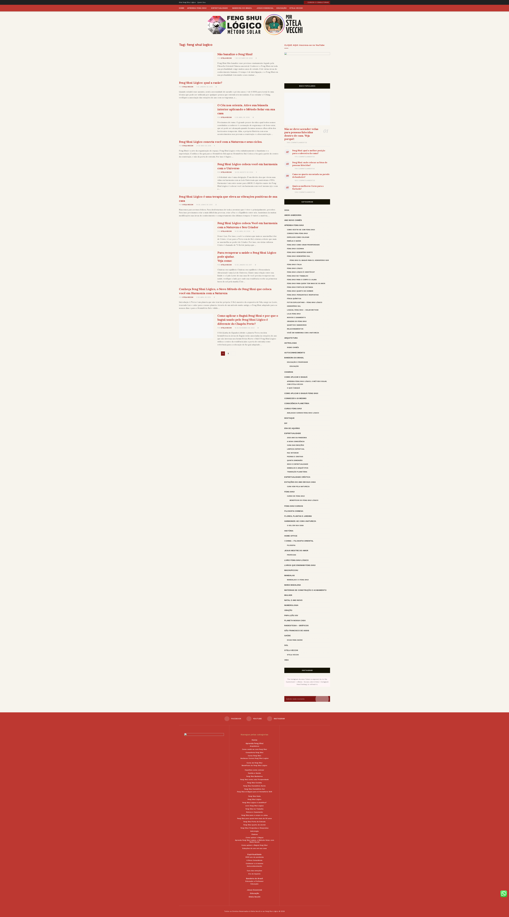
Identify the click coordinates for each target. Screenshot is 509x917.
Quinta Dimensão (294, 460)
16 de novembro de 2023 (244, 328)
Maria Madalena (292, 585)
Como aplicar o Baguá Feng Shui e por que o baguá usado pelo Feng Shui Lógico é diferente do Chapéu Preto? (247, 320)
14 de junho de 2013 (204, 205)
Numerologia (291, 605)
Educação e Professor (297, 362)
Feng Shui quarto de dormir (300, 291)
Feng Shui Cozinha (295, 249)
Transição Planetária (297, 472)
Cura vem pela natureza (298, 486)
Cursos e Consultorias (318, 2)
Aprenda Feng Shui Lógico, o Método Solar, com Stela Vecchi (307, 382)
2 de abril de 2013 (203, 297)
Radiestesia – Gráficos (296, 625)
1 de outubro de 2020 (243, 58)
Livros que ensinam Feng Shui (299, 565)
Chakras (288, 372)
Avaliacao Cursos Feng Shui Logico (303, 413)
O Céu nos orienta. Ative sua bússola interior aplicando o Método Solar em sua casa (246, 109)
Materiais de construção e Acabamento (305, 590)
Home (181, 8)
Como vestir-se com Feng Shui (301, 230)
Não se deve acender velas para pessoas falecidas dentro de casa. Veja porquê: (301, 134)
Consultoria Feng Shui (297, 233)
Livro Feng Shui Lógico (296, 560)
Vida (286, 660)
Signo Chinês (293, 347)
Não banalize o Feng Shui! (235, 54)
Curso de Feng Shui (296, 496)
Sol (286, 645)
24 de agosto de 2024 (243, 172)
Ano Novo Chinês (293, 220)
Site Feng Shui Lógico (187, 2)
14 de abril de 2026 (242, 231)
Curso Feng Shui (293, 408)
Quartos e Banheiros (296, 325)
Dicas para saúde (295, 640)
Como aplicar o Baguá (295, 377)
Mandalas (289, 575)
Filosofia (291, 545)
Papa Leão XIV (291, 615)
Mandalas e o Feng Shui (298, 580)
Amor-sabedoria (292, 215)
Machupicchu (291, 570)
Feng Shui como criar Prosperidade (303, 245)
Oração (288, 610)
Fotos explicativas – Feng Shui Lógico (304, 302)
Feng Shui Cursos (293, 506)
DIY (285, 423)
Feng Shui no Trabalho (297, 276)
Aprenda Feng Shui (197, 8)
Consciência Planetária (296, 403)
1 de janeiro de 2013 (204, 87)
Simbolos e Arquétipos (297, 468)
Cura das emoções (295, 445)
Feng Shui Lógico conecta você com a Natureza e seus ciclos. (220, 142)
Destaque (289, 418)
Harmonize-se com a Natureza (300, 521)
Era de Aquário (292, 428)
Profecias (291, 555)
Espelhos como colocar (298, 237)
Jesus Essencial (265, 8)
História (288, 531)
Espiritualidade (219, 8)
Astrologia (290, 343)
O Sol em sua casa (295, 525)
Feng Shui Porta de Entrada (300, 287)
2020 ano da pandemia (297, 438)
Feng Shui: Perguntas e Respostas (303, 295)
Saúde (287, 635)
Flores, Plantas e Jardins (298, 516)
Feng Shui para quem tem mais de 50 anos (306, 283)
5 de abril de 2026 (242, 117)
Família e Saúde (294, 241)
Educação (282, 8)
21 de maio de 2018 (203, 146)
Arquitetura (291, 338)
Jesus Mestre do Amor (296, 550)
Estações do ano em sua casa (300, 482)
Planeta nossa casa (295, 620)
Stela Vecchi (296, 8)
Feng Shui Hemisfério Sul (298, 256)
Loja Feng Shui (294, 314)
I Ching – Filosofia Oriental (298, 541)
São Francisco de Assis (296, 630)
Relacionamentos (295, 329)
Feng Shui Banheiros (254, 776)
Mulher (288, 595)
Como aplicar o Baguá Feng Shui (301, 393)
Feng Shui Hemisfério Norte (300, 252)
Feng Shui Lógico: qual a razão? (200, 83)
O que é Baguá (293, 388)
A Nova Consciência (295, 441)
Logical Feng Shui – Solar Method (303, 310)
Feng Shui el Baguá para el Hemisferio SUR (309, 260)
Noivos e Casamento (296, 317)
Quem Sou (201, 2)
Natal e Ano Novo (293, 600)
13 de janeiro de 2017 (243, 265)
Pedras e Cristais (295, 457)
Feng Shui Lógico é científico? (301, 272)
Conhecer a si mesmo (295, 398)
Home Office (290, 536)
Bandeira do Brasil (242, 8)
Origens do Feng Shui (297, 321)
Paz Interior (293, 453)
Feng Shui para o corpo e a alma (302, 280)
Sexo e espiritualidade (297, 464)
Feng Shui (289, 492)
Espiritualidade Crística (297, 477)
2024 (286, 210)
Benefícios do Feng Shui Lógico (304, 500)
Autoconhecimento (294, 353)
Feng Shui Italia (294, 264)
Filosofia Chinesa (293, 511)
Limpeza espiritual (295, 449)
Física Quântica (294, 298)
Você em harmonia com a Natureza (303, 333)
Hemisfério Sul (294, 306)
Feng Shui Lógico (294, 268)
